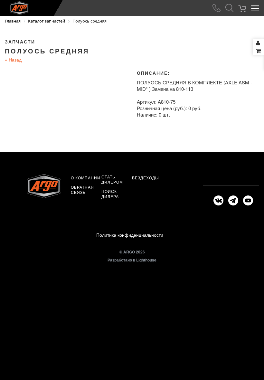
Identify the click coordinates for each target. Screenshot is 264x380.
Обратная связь (82, 190)
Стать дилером (112, 179)
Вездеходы (145, 177)
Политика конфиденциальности (129, 235)
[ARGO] (14, 7)
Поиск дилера (110, 194)
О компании (85, 177)
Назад (13, 59)
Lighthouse (146, 260)
